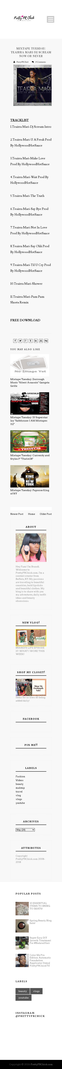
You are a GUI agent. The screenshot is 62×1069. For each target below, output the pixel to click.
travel (19, 791)
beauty (19, 784)
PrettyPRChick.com (42, 1064)
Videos (19, 780)
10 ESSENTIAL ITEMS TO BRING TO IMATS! (40, 906)
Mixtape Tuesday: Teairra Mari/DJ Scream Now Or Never (31, 52)
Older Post (46, 514)
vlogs (19, 799)
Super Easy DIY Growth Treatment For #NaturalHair (40, 940)
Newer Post (16, 514)
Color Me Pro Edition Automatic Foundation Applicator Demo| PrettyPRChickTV (40, 960)
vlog (18, 795)
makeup (20, 788)
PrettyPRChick (22, 62)
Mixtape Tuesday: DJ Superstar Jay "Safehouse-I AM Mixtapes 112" (29, 420)
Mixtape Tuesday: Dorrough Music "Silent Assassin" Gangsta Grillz (29, 382)
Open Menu (50, 19)
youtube (20, 803)
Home (31, 514)
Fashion (20, 776)
